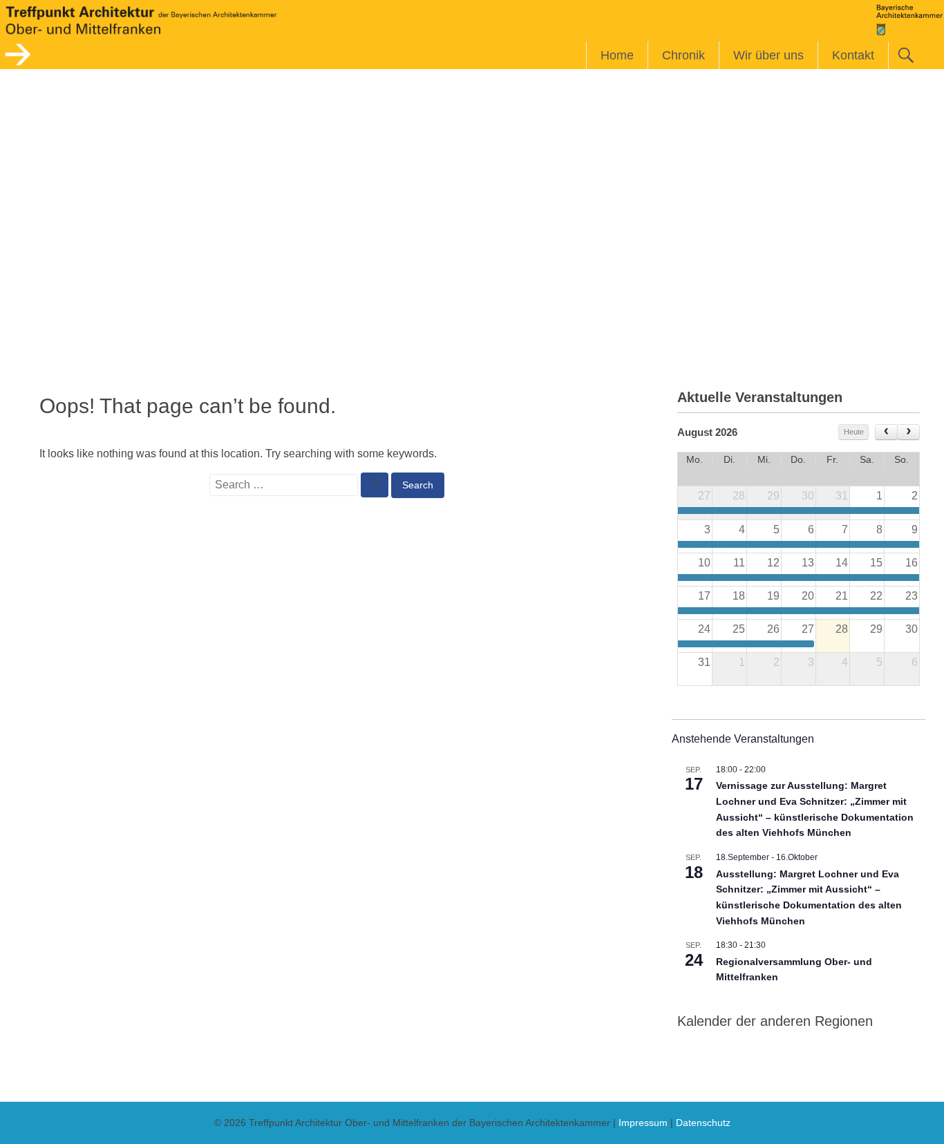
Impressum (643, 1122)
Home (617, 55)
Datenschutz (703, 1122)
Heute (854, 432)
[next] (908, 432)
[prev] (886, 432)
